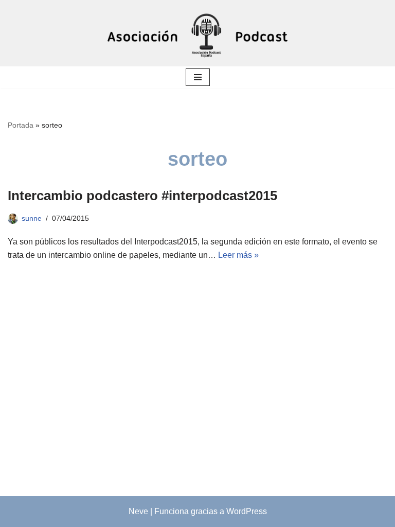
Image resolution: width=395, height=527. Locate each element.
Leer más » (238, 255)
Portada (20, 125)
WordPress (246, 511)
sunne (32, 218)
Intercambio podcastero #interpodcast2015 (142, 195)
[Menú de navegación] (198, 77)
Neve (138, 511)
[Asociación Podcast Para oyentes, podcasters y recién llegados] (197, 33)
